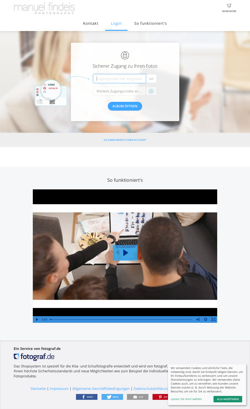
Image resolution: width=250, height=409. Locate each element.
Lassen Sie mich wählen (186, 399)
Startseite (38, 388)
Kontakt (90, 23)
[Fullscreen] (213, 319)
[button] (86, 397)
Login (116, 23)
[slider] (121, 319)
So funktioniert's (150, 23)
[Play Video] (37, 319)
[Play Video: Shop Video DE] (125, 253)
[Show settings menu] (206, 319)
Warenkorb (229, 11)
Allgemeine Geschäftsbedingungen (101, 388)
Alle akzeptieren (228, 399)
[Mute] (198, 319)
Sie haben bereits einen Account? (125, 140)
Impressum (59, 388)
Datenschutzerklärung (152, 388)
